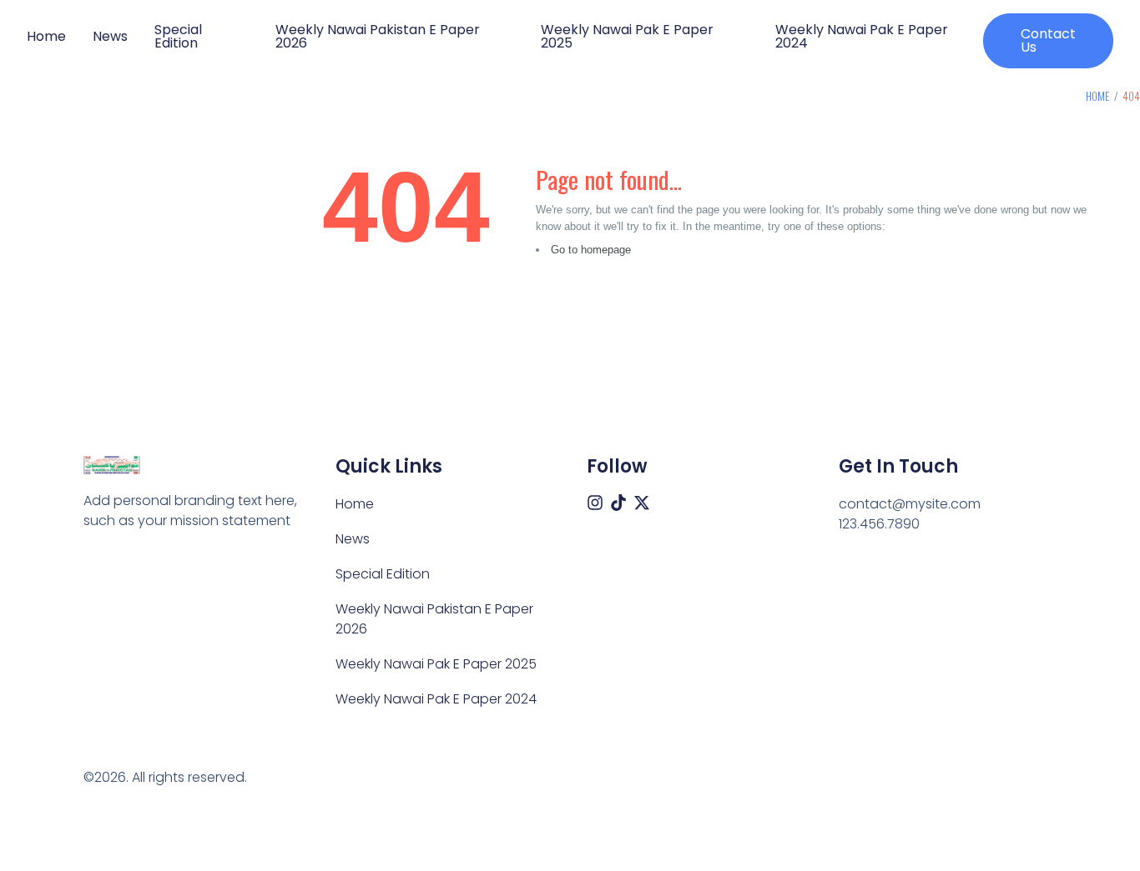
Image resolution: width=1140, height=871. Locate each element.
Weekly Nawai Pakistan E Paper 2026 (377, 36)
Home (46, 36)
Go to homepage (591, 249)
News (110, 36)
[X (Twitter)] (641, 502)
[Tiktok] (618, 502)
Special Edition (178, 36)
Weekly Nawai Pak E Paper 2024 (861, 36)
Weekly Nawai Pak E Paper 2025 (627, 36)
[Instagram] (595, 502)
